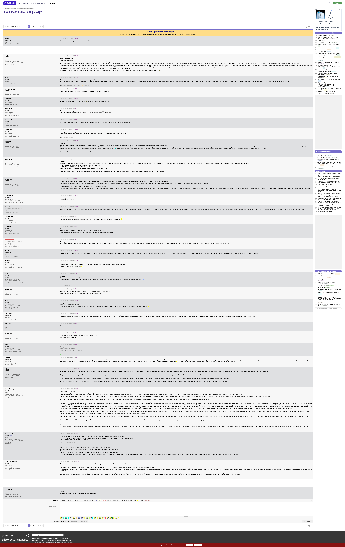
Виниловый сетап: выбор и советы (327, 47)
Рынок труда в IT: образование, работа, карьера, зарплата (18, 8)
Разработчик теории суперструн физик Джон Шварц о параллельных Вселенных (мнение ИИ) (329, 164)
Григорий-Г (69, 85)
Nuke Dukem (76, 85)
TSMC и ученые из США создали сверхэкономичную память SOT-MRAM (327, 185)
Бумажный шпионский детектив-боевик (328, 159)
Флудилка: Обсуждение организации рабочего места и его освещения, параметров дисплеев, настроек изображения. (327, 84)
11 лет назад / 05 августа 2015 (69, 38)
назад (12, 26)
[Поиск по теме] (309, 27)
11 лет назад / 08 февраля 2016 (69, 388)
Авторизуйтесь (65, 521)
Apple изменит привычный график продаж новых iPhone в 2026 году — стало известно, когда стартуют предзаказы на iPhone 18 (329, 195)
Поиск (56, 538)
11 (35, 26)
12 (38, 26)
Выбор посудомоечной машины (326, 57)
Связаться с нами (37, 538)
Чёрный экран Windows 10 (325, 157)
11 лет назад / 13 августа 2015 (69, 55)
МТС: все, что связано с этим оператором (328, 62)
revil (80, 85)
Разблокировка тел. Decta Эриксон (326, 279)
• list (108, 500)
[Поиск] (329, 3)
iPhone (319, 40)
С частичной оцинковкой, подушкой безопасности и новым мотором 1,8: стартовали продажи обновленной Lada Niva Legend (329, 189)
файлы (143, 500)
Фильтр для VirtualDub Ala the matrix (327, 167)
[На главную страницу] (9, 3)
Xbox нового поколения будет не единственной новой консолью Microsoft (328, 212)
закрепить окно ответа (54, 506)
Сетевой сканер (322, 285)
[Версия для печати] (306, 27)
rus (129, 500)
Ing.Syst (64, 85)
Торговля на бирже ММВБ (324, 35)
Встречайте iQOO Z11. (333, 11)
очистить (147, 500)
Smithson (71, 137)
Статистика (65, 538)
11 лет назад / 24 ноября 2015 (69, 140)
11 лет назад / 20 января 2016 (69, 260)
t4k (69, 285)
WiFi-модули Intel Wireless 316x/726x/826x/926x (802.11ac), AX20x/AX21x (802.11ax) (329, 67)
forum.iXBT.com (66, 542)
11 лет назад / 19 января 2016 (69, 250)
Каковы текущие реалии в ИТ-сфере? (327, 59)
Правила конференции (48, 538)
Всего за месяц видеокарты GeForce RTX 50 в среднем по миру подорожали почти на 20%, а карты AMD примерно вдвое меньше (329, 208)
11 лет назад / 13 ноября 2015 (69, 88)
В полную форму (307, 521)
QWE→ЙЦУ (133, 500)
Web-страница (8, 443)
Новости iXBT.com (320, 171)
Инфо (305, 38)
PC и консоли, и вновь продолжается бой (328, 44)
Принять (189, 545)
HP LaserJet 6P (321, 287)
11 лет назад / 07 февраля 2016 (69, 368)
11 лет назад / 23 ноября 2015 (69, 98)
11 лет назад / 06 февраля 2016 (69, 357)
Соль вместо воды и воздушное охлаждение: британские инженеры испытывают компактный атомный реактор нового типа (329, 175)
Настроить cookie (49, 540)
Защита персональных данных (63, 540)
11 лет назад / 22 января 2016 (68, 323)
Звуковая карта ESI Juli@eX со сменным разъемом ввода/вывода (328, 70)
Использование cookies (38, 540)
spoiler (91, 500)
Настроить (198, 545)
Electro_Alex (86, 85)
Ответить (309, 38)
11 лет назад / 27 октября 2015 (69, 77)
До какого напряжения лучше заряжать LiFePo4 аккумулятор (328, 38)
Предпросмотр (83, 521)
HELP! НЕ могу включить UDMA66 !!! (326, 273)
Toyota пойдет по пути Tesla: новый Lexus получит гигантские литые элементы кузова (329, 182)
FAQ (60, 538)
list (111, 500)
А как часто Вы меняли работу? (22, 12)
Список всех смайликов (53, 504)
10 (33, 26)
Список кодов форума (54, 502)
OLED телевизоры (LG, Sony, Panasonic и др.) (329, 79)
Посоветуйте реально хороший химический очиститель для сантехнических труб (329, 54)
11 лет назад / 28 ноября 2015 (69, 206)
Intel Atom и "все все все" (324, 42)
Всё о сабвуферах (322, 51)
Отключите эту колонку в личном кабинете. (327, 308)
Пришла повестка (322, 49)
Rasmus (64, 354)
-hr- (126, 500)
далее (41, 26)
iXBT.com (35, 542)
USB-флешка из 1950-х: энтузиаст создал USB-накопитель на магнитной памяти (329, 199)
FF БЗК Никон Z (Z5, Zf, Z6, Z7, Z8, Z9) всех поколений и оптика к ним (328, 92)
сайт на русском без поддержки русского (328, 292)
